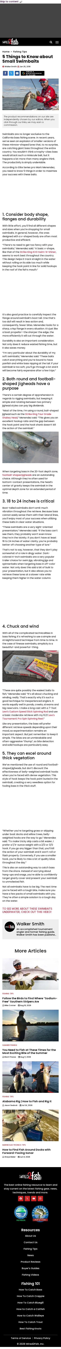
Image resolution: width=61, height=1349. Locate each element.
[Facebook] (20, 1198)
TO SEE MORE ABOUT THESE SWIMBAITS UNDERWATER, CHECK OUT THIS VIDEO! (27, 910)
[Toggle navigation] (57, 41)
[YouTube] (33, 1198)
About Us (30, 1236)
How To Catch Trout (31, 1322)
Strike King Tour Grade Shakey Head (26, 415)
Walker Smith (30, 924)
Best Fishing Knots (30, 1328)
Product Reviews (30, 1262)
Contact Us (30, 1242)
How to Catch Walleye (30, 1315)
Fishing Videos (30, 1274)
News (30, 1255)
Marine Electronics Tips (14, 1145)
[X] (27, 1198)
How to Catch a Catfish (30, 1309)
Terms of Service (21, 1338)
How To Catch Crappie (30, 1296)
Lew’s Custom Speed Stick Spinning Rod (25, 711)
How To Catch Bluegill (30, 1302)
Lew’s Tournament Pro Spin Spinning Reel (28, 716)
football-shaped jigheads (17, 475)
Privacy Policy (42, 1338)
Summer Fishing (9, 1045)
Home (5, 51)
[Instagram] (40, 1198)
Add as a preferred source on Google (34, 73)
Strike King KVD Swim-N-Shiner (38, 252)
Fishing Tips (20, 51)
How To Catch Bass (30, 1289)
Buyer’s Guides (30, 1268)
